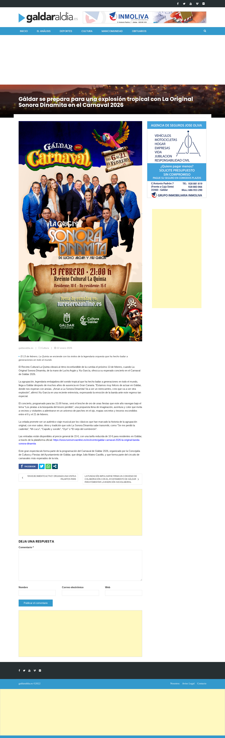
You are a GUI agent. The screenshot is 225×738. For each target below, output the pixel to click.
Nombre (23, 587)
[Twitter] (184, 3)
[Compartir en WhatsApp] (48, 466)
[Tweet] (42, 466)
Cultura (86, 31)
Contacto (201, 683)
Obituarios (139, 31)
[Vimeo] (197, 3)
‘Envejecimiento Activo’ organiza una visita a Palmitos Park (51, 477)
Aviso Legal (188, 683)
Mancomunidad (112, 31)
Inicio (24, 31)
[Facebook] (178, 3)
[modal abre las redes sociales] (55, 466)
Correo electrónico (73, 587)
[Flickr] (203, 3)
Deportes (66, 31)
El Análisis (44, 31)
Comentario (26, 547)
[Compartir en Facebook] (28, 466)
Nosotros (175, 683)
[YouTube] (191, 3)
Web (107, 587)
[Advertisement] (112, 60)
